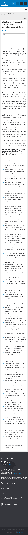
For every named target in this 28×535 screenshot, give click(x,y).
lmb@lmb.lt (9, 464)
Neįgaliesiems (21, 3)
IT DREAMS (20, 532)
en (14, 3)
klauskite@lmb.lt (17, 473)
